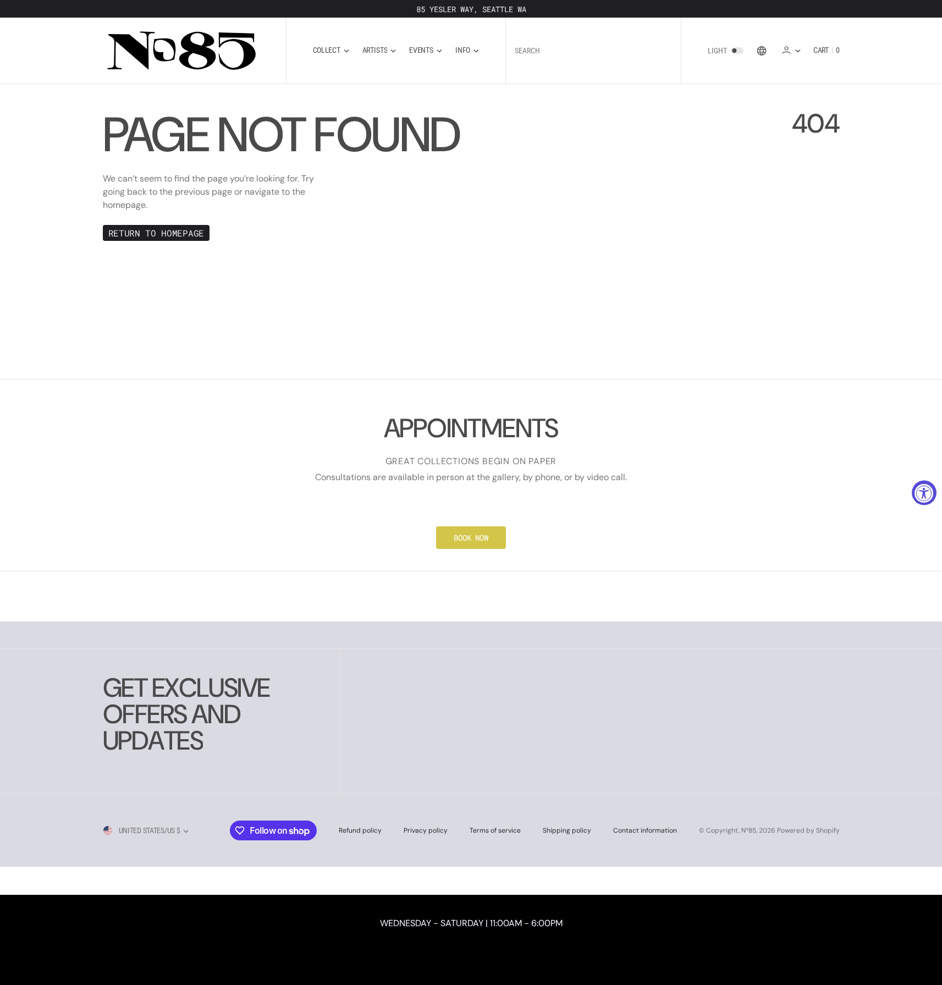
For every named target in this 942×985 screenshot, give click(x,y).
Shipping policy (567, 830)
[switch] (737, 50)
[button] (791, 50)
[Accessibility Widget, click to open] (924, 492)
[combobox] (593, 50)
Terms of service (495, 830)
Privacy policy (426, 830)
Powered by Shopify (808, 830)
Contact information (645, 830)
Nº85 (748, 830)
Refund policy (360, 830)
